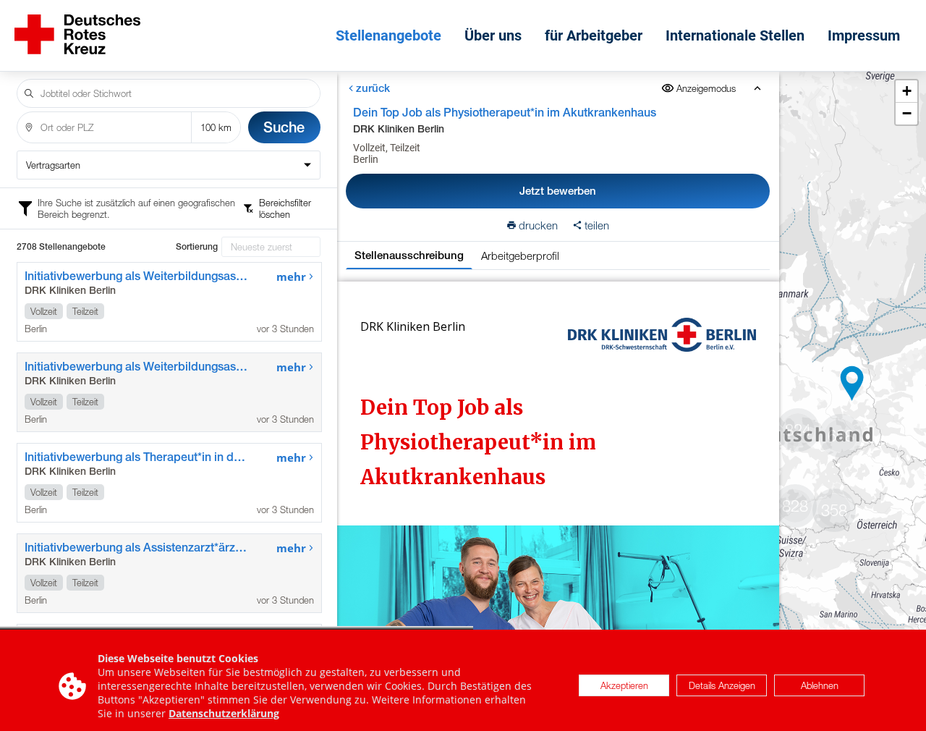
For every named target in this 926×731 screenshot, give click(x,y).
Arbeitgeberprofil (520, 255)
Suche (284, 127)
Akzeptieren (624, 686)
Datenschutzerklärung (224, 713)
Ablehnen (819, 686)
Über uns (493, 35)
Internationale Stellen (735, 35)
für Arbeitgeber (593, 35)
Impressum (864, 35)
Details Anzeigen (722, 686)
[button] (852, 384)
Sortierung (197, 247)
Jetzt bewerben (557, 191)
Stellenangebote (388, 35)
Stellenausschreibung (409, 255)
